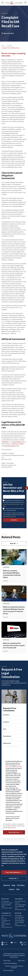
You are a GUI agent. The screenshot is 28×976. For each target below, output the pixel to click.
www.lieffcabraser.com (11, 446)
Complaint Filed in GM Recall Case (10, 48)
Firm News (9, 45)
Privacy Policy (6, 504)
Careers (11, 889)
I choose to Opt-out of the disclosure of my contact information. (12, 818)
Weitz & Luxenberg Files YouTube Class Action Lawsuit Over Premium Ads (14, 645)
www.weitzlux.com (18, 442)
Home (3, 45)
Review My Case (14, 832)
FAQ (17, 889)
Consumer (4, 13)
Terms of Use (16, 504)
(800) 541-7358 (17, 444)
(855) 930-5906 (12, 516)
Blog (13, 885)
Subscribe (14, 520)
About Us (6, 885)
